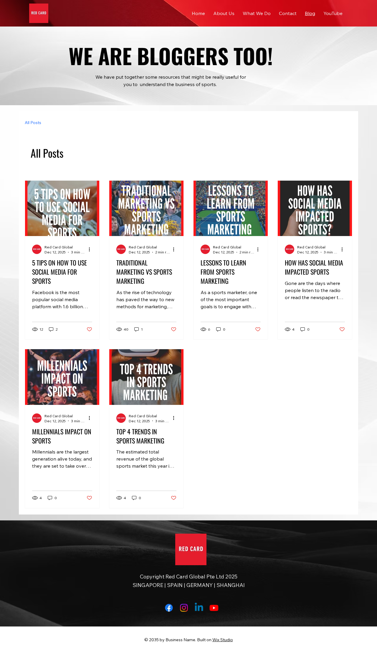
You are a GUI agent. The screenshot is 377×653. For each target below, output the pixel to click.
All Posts (33, 122)
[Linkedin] (199, 608)
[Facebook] (169, 608)
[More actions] (91, 249)
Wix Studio (222, 639)
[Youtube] (214, 608)
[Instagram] (184, 608)
